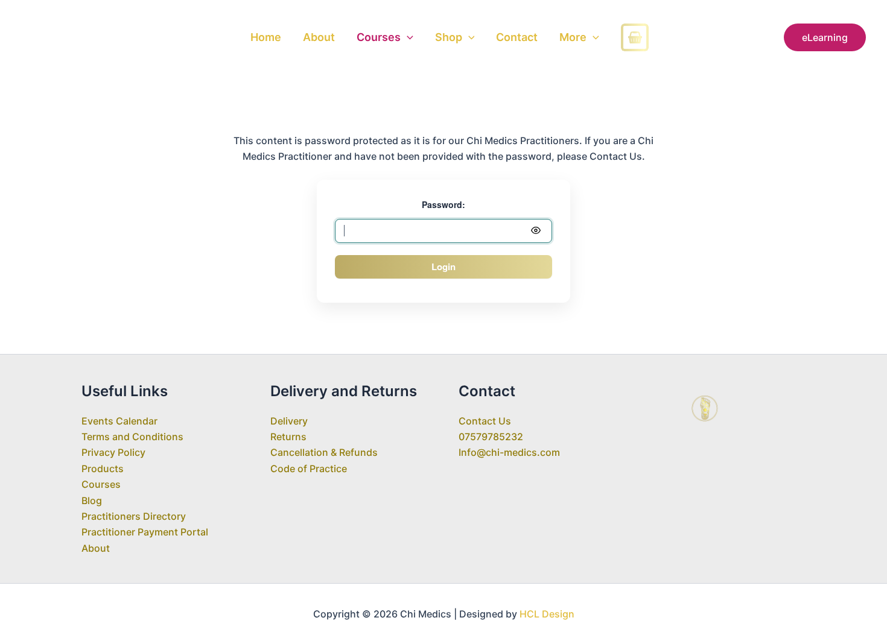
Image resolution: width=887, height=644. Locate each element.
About (319, 37)
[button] (407, 37)
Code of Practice (308, 468)
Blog (91, 500)
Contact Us (485, 421)
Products (102, 468)
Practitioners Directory (133, 516)
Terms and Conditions (132, 437)
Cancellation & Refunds (324, 452)
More (573, 37)
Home (265, 37)
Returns (288, 437)
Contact (517, 37)
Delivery (289, 421)
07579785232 (491, 437)
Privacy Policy (113, 452)
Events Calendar (119, 421)
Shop (448, 37)
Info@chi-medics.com (509, 452)
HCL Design (547, 614)
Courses (379, 37)
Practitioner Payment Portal (144, 532)
